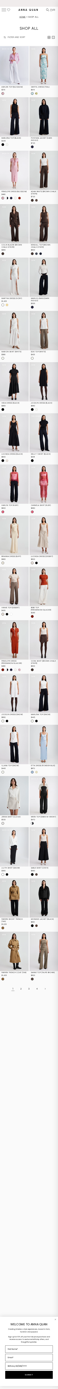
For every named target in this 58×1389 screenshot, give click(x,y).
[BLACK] (2, 144)
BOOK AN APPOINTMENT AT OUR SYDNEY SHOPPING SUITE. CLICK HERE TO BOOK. (29, 3)
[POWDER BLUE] (32, 772)
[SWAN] (32, 823)
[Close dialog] (55, 1319)
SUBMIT (29, 1375)
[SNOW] (7, 144)
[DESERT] (7, 460)
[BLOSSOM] (2, 93)
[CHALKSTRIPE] (40, 253)
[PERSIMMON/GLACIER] (19, 198)
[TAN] (2, 928)
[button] (3, 10)
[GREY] (36, 253)
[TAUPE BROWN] (36, 200)
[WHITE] (2, 358)
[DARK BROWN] (36, 925)
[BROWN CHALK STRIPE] (32, 200)
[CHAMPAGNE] (7, 305)
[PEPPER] (15, 198)
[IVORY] (2, 305)
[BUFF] (2, 563)
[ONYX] (32, 874)
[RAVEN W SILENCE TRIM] (7, 198)
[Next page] (45, 988)
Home (22, 17)
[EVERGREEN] (36, 93)
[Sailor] (11, 198)
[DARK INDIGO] (32, 146)
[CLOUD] (2, 823)
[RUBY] (2, 511)
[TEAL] (32, 93)
